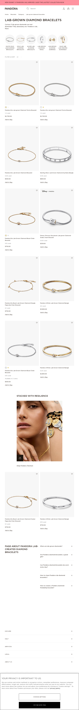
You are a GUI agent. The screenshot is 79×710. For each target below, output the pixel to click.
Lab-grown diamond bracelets (35, 14)
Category (21, 14)
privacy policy (55, 688)
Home (7, 14)
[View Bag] (68, 8)
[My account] (64, 8)
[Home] (11, 8)
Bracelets (13, 14)
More (7, 28)
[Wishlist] (37, 62)
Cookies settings (39, 697)
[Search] (28, 9)
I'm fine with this (39, 705)
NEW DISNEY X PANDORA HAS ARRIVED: (34, 2)
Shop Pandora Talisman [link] (25, 466)
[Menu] (73, 8)
